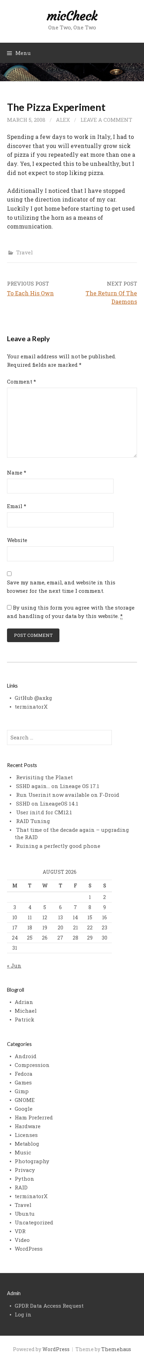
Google (24, 1108)
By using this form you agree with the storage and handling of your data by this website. (71, 611)
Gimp (22, 1091)
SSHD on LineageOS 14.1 (47, 803)
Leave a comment (106, 119)
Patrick (24, 1019)
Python (24, 1178)
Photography (32, 1161)
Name (16, 472)
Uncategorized (34, 1222)
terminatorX (31, 706)
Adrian (24, 1001)
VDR (20, 1231)
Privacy (25, 1169)
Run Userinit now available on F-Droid (67, 794)
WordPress (29, 1248)
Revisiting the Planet (44, 777)
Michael (26, 1010)
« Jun (14, 965)
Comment (21, 381)
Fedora (24, 1073)
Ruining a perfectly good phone (58, 845)
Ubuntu (25, 1213)
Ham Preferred (34, 1117)
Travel (24, 252)
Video (22, 1239)
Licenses (26, 1134)
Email (16, 506)
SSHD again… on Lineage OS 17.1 (57, 785)
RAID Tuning (33, 820)
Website (17, 539)
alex (63, 119)
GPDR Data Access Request (49, 1305)
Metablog (27, 1143)
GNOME (25, 1099)
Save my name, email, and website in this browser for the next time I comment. (61, 586)
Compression (32, 1064)
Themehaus (116, 1349)
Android (25, 1056)
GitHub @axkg (33, 697)
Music (23, 1152)
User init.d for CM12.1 (44, 812)
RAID (21, 1187)
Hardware (28, 1126)
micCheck (72, 16)
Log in (23, 1314)
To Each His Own (30, 293)
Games (23, 1082)
